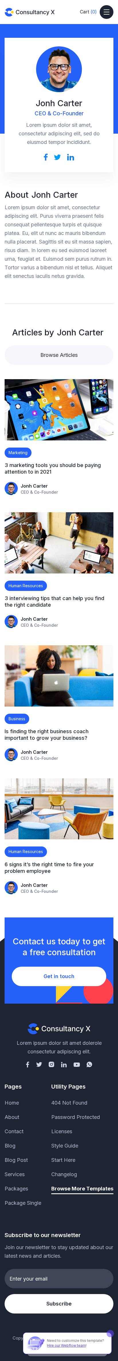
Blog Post (16, 1160)
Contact (14, 1131)
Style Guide (64, 1146)
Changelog (64, 1174)
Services (15, 1174)
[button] (88, 12)
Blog (10, 1146)
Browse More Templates (82, 1189)
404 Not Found (69, 1103)
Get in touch (59, 976)
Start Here (63, 1160)
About (12, 1117)
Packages (16, 1189)
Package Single (23, 1203)
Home (12, 1103)
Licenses (61, 1131)
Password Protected (75, 1117)
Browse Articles (59, 355)
